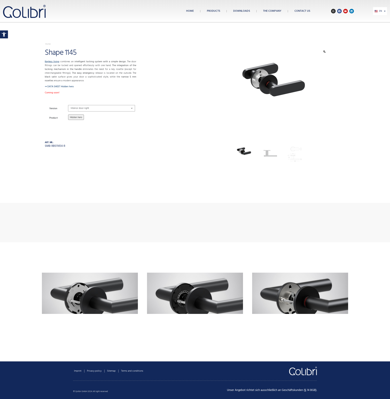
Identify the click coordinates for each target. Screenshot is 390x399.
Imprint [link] (78, 371)
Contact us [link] (302, 11)
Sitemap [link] (111, 371)
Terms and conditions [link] (132, 371)
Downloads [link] (241, 11)
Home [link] (190, 11)
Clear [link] (70, 122)
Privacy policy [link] (94, 371)
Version (53, 108)
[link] (4, 34)
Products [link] (213, 11)
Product (53, 117)
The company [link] (272, 11)
